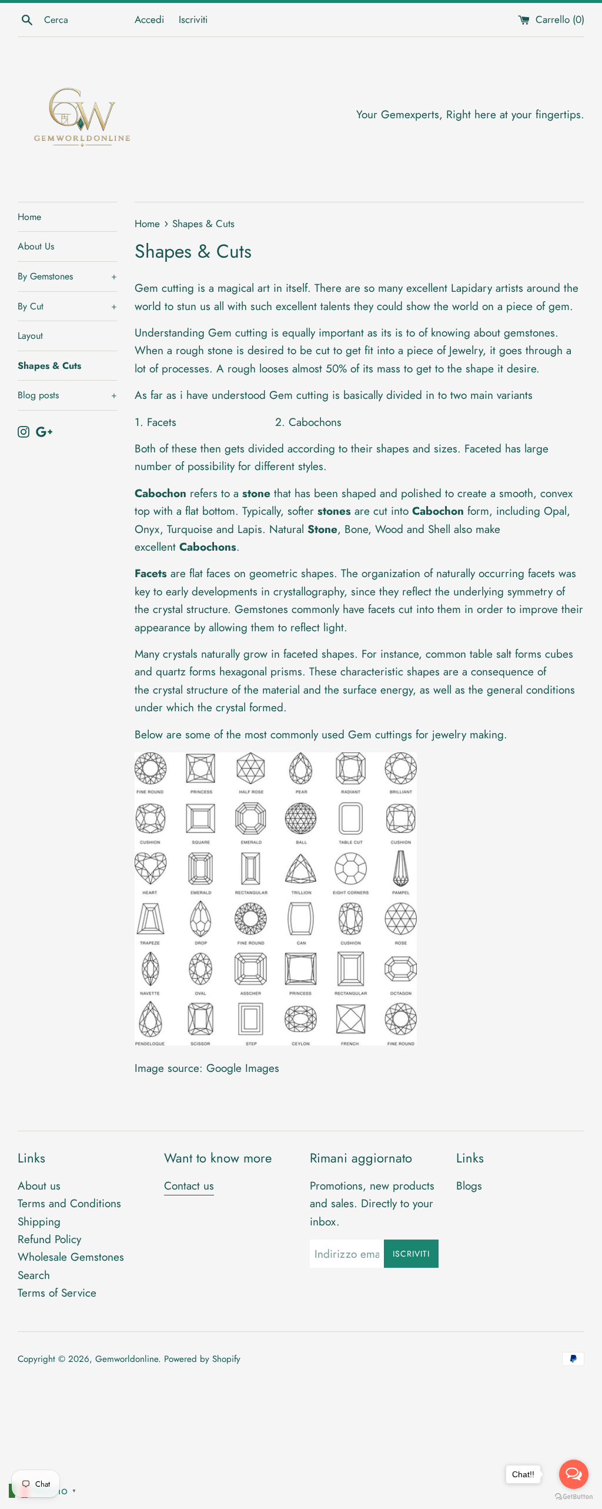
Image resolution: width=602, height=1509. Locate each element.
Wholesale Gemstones (71, 1257)
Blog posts (67, 395)
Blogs (469, 1186)
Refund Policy (49, 1239)
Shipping (39, 1222)
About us (39, 1186)
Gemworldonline (126, 1359)
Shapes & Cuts (49, 365)
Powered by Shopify (202, 1359)
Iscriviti (193, 19)
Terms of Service (57, 1293)
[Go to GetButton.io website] (574, 1497)
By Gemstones (67, 276)
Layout (30, 335)
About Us (36, 246)
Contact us (189, 1186)
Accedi (149, 19)
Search (34, 1275)
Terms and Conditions (69, 1203)
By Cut (67, 306)
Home (29, 217)
